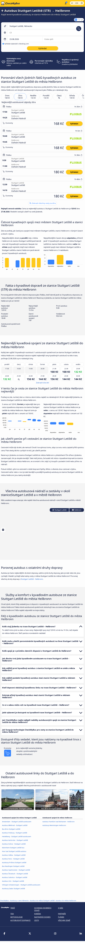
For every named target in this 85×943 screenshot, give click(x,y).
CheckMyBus (4, 901)
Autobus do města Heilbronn (66, 901)
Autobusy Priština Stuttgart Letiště (14, 862)
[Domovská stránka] (10, 3)
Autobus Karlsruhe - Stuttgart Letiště (15, 840)
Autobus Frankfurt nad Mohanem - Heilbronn (58, 822)
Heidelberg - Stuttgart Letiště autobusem (16, 836)
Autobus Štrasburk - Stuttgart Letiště (15, 874)
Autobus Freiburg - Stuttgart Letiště (14, 833)
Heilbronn (77, 510)
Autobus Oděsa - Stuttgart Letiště (14, 855)
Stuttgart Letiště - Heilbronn (32, 579)
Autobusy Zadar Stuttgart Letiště (13, 889)
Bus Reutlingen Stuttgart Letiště (13, 866)
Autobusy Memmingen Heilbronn (54, 825)
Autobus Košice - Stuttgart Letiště (14, 844)
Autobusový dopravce (20, 920)
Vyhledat (74, 123)
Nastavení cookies (42, 917)
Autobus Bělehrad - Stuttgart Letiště (14, 825)
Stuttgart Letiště (60, 510)
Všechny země (64, 920)
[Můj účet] (65, 3)
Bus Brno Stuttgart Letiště (11, 829)
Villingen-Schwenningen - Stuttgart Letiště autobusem (21, 885)
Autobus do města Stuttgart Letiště (42, 901)
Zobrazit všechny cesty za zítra (43, 203)
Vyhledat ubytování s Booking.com (16, 44)
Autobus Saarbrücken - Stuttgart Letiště (16, 870)
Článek (61, 917)
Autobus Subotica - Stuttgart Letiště (14, 877)
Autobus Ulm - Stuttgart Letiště (13, 881)
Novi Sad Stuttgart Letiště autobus (14, 851)
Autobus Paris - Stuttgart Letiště (13, 859)
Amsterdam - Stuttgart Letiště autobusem (16, 822)
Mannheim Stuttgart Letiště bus (13, 848)
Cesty (36, 920)
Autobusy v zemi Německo (19, 901)
